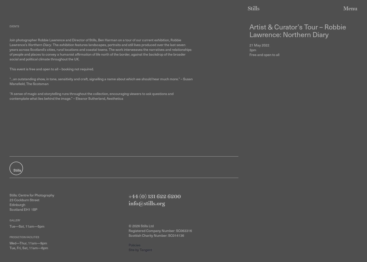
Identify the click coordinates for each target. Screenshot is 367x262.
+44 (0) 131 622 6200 (155, 196)
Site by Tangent (140, 249)
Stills (254, 8)
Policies (134, 244)
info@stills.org (147, 203)
